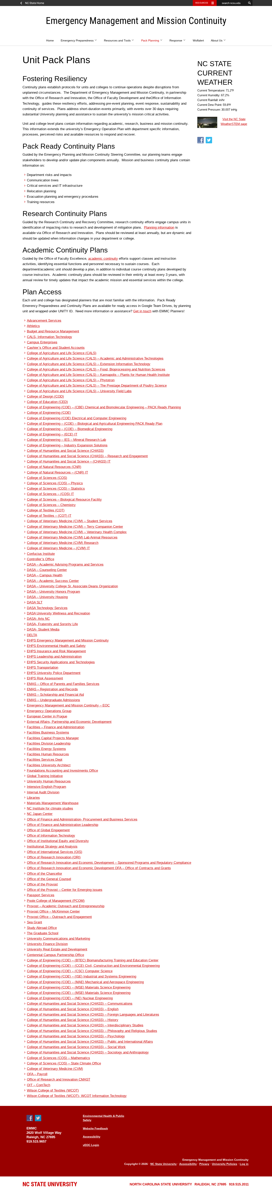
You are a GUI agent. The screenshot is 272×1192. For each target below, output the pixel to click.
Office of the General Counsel (49, 879)
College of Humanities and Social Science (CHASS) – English (72, 1009)
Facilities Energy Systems (46, 749)
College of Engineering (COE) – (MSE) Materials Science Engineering (78, 987)
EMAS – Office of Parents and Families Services (63, 684)
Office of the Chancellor (44, 874)
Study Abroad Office (42, 928)
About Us (217, 40)
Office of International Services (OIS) (54, 852)
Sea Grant (34, 922)
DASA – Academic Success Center (53, 581)
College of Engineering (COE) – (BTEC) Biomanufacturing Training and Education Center (93, 960)
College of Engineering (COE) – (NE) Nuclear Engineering (70, 998)
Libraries (33, 798)
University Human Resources (49, 781)
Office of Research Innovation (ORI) (54, 857)
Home (50, 40)
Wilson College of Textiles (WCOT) (53, 1090)
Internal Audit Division (43, 792)
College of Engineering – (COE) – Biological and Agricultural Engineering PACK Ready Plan (94, 424)
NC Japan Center (40, 814)
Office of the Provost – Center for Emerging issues (64, 890)
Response (176, 40)
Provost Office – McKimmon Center (53, 911)
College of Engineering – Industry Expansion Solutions (67, 445)
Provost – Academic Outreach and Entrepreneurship (65, 906)
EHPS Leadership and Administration (54, 656)
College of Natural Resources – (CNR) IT (57, 472)
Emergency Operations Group (49, 711)
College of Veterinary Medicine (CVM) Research (62, 543)
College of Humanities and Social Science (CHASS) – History (72, 1020)
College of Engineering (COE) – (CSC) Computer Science (70, 971)
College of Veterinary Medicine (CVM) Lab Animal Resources (72, 537)
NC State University (163, 1164)
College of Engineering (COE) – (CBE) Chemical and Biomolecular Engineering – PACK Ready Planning (104, 407)
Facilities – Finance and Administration (55, 727)
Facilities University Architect (48, 765)
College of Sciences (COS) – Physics (55, 483)
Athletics (33, 326)
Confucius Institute (41, 554)
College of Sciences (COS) (47, 478)
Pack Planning (150, 40)
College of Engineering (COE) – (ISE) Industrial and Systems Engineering (81, 976)
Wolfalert (198, 40)
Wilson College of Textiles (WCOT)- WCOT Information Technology (77, 1096)
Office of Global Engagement (48, 830)
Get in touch (142, 311)
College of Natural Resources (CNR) (54, 467)
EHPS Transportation (42, 667)
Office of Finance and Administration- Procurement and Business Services (82, 819)
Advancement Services (44, 320)
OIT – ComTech (38, 1085)
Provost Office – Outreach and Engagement (59, 917)
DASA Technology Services (47, 608)
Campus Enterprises (42, 342)
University (50, 1184)
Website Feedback (95, 1128)
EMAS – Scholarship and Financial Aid (55, 695)
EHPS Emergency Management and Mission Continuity (68, 640)
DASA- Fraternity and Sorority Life (52, 624)
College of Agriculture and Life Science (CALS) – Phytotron (70, 380)
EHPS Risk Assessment (45, 678)
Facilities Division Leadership (48, 743)
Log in (244, 1164)
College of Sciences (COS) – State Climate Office (64, 1063)
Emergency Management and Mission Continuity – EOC (68, 705)
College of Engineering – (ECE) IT (52, 434)
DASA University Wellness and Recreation (58, 613)
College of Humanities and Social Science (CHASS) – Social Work (76, 1047)
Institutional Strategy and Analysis (52, 846)
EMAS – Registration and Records (52, 689)
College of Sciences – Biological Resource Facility (64, 499)
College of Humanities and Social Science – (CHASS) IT (69, 461)
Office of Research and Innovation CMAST (58, 1079)
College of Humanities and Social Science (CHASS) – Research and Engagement (87, 456)
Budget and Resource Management (53, 331)
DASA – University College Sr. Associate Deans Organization (72, 586)
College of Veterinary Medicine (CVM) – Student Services (69, 521)
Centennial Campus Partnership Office (55, 955)
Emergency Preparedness (77, 40)
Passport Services (40, 895)
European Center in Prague (47, 716)
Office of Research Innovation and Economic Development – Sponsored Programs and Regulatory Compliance (109, 863)
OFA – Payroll (37, 1074)
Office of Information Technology (51, 835)
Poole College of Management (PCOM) (56, 901)
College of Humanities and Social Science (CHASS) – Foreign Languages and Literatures (93, 1014)
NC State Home (34, 3)
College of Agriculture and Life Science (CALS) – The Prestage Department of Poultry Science (97, 385)
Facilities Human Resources (48, 754)
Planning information (159, 227)
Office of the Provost (42, 884)
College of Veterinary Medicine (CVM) (55, 1069)
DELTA (32, 635)
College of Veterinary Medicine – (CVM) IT (58, 548)
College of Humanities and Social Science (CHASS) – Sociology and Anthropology (88, 1052)
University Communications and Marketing (58, 938)
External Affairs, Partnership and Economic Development (69, 722)
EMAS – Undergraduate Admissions (53, 700)
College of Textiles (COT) (46, 510)
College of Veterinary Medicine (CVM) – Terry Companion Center (75, 527)
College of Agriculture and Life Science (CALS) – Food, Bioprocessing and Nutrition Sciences (96, 369)
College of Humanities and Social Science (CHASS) (65, 451)
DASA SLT (34, 602)
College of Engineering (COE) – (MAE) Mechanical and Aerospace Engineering (85, 982)
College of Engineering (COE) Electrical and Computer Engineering (76, 418)
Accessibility (91, 1136)
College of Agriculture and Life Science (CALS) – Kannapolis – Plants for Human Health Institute (98, 375)
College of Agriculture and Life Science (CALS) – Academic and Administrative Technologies (95, 358)
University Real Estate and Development (57, 949)
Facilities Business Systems (48, 732)
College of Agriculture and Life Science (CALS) (61, 353)
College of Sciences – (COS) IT (50, 494)
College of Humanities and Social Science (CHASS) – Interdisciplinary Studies (85, 1025)
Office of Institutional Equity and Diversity (58, 841)
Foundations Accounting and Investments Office (62, 770)
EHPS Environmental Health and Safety (56, 646)
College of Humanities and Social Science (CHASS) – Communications (79, 1003)
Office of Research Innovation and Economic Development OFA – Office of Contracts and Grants (99, 868)
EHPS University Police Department (53, 673)
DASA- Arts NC (38, 619)
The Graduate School (42, 933)
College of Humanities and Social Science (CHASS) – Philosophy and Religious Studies (92, 1031)
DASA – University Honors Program (53, 592)
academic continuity (103, 258)
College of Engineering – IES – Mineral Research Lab (66, 440)
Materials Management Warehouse (52, 803)
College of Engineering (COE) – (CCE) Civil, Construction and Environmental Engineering (93, 966)
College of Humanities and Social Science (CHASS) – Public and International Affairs (90, 1042)
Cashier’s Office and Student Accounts (56, 348)
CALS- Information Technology (49, 337)
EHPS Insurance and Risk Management (56, 651)
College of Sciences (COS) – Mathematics (58, 1058)
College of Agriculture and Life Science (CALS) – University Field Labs (79, 391)
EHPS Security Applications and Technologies (61, 662)
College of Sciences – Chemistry (51, 505)
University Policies (224, 1164)
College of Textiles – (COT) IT (49, 516)
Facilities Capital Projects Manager (53, 738)
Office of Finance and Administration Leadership (62, 825)
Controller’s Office (40, 559)
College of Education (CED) (47, 402)
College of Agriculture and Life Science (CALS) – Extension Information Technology (88, 364)
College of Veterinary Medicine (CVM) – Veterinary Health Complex (77, 532)
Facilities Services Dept (44, 760)
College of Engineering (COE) (49, 413)
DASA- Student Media (43, 629)
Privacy (204, 1164)
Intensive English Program (46, 787)
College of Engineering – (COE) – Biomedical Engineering (69, 429)
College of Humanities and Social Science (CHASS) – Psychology (76, 1036)
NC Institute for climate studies (50, 808)
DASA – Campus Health (44, 575)
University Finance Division (47, 944)
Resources (201, 3)
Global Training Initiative (45, 776)
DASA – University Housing (47, 597)
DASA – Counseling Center (47, 570)
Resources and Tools (117, 40)
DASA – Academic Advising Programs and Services (65, 564)
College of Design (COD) (45, 396)
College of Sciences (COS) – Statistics (56, 488)
